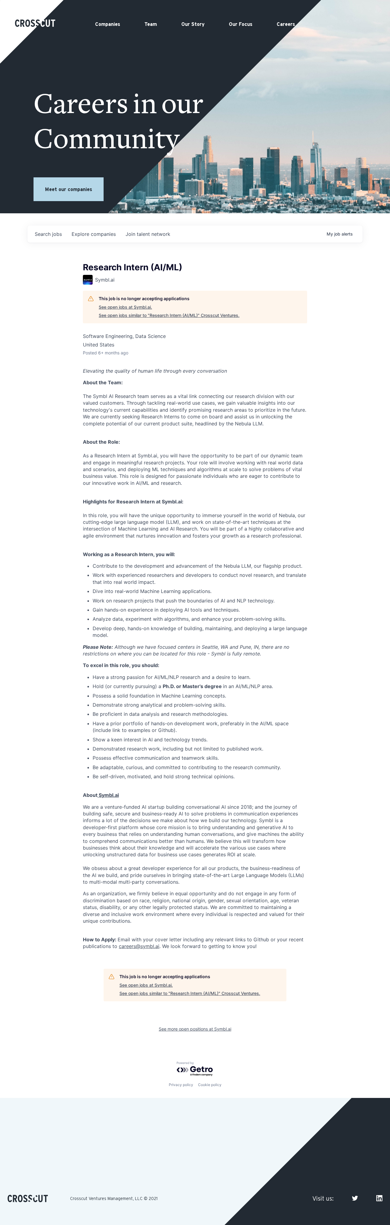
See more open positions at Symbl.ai (195, 1028)
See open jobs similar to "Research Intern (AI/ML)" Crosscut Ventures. (169, 315)
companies (94, 234)
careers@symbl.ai (139, 946)
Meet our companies (68, 189)
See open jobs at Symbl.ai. (125, 307)
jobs (48, 234)
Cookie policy (210, 1084)
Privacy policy (181, 1084)
